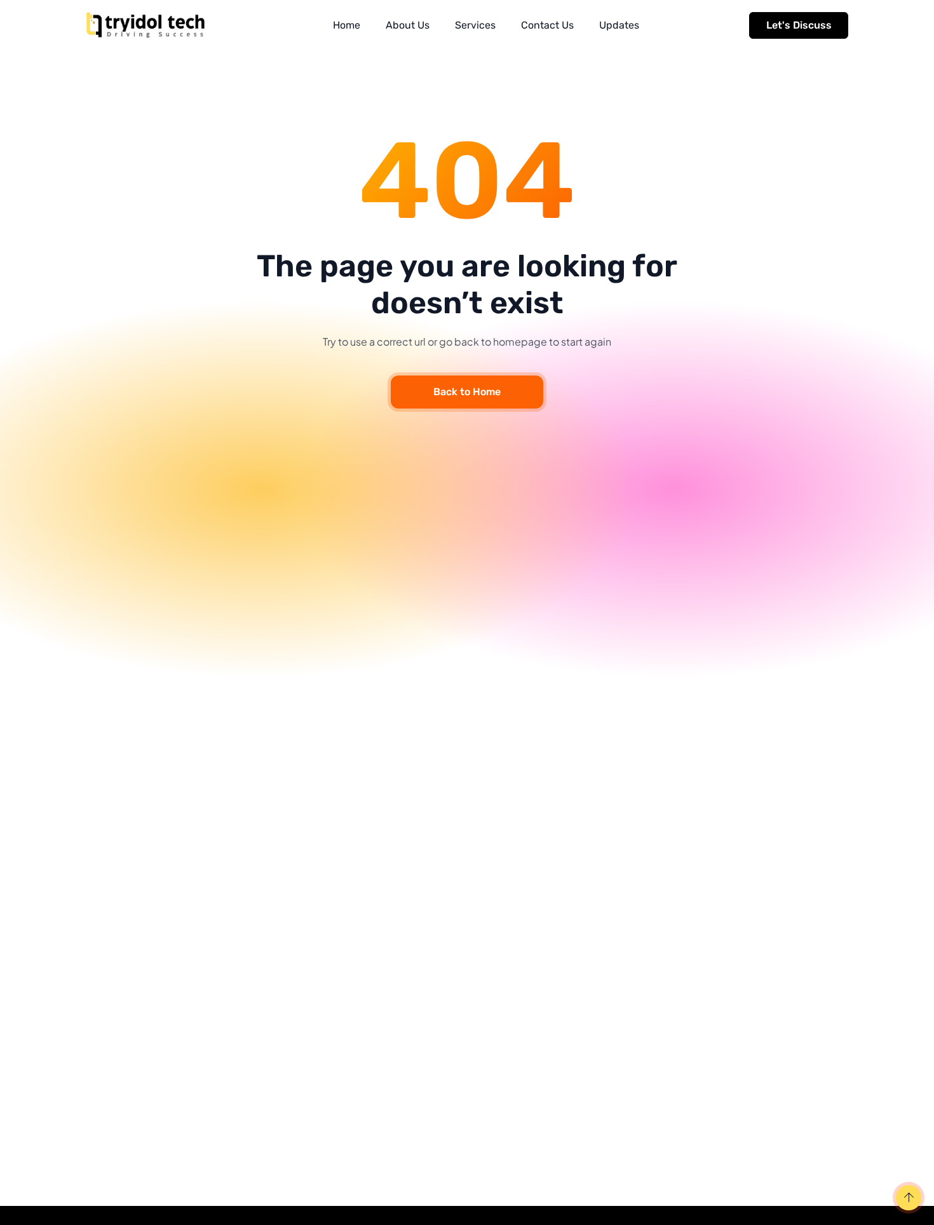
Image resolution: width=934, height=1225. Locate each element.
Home (346, 25)
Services (475, 25)
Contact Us (547, 25)
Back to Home (467, 392)
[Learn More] (907, 1199)
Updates (619, 25)
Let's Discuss (799, 25)
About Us (408, 25)
